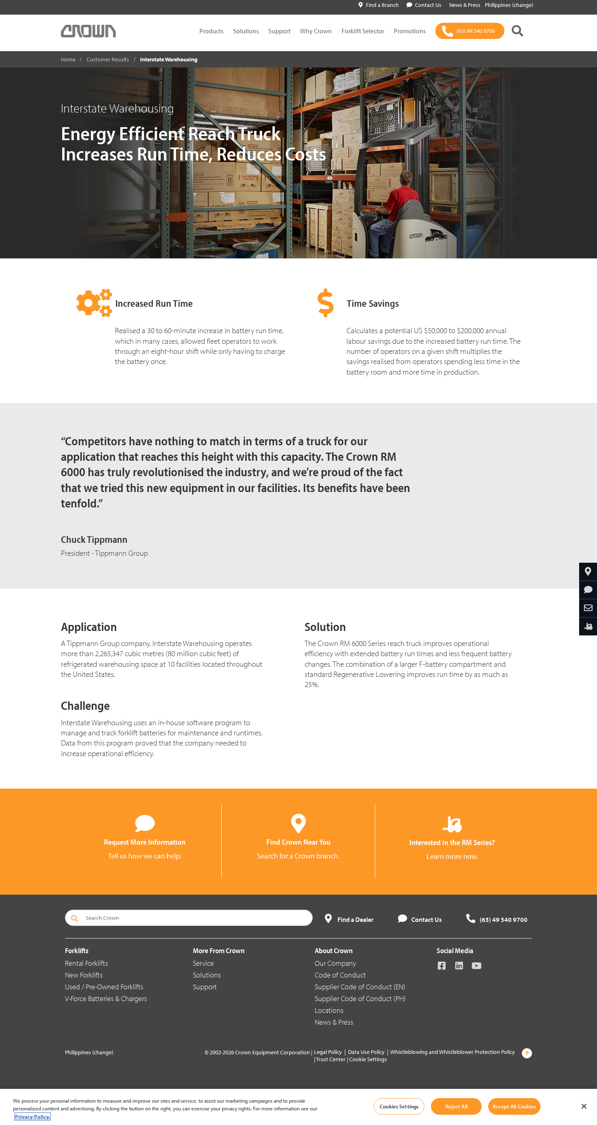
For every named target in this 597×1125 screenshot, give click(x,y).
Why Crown (316, 31)
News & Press (334, 1022)
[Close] (584, 1106)
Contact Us (428, 5)
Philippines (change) (509, 5)
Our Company (335, 963)
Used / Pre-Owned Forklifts (104, 986)
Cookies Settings (399, 1106)
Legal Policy (328, 1052)
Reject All (456, 1106)
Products (211, 31)
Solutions (246, 31)
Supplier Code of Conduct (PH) (360, 998)
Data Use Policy (366, 1052)
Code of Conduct (340, 975)
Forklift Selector (363, 31)
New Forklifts (84, 975)
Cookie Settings (368, 1059)
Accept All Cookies (514, 1106)
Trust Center (331, 1059)
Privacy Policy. (32, 1116)
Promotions (410, 31)
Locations (329, 1010)
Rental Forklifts (86, 963)
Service (203, 963)
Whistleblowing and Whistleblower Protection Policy (452, 1052)
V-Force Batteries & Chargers (106, 998)
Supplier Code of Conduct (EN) (360, 986)
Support (279, 31)
